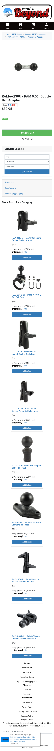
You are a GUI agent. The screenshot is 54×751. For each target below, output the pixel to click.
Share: (5, 105)
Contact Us (27, 694)
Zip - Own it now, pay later (27, 682)
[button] (27, 139)
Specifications (10, 188)
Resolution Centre (27, 677)
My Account (27, 668)
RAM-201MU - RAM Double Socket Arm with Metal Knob (25, 409)
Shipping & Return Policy (27, 712)
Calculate (28, 172)
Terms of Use (27, 702)
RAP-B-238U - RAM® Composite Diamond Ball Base (26, 523)
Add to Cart (28, 133)
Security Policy (27, 716)
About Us (27, 690)
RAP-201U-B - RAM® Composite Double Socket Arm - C (26, 239)
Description (9, 182)
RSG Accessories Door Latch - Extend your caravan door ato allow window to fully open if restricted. (23, 739)
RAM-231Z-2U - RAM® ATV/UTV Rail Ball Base (26, 296)
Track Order (27, 672)
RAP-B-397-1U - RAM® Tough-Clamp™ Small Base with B (26, 637)
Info (25, 252)
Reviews (8, 194)
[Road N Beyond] (27, 12)
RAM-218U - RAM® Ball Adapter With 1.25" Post (26, 466)
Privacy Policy (27, 707)
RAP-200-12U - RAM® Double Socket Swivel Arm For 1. (25, 580)
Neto (46, 745)
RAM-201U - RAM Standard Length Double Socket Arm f (25, 353)
